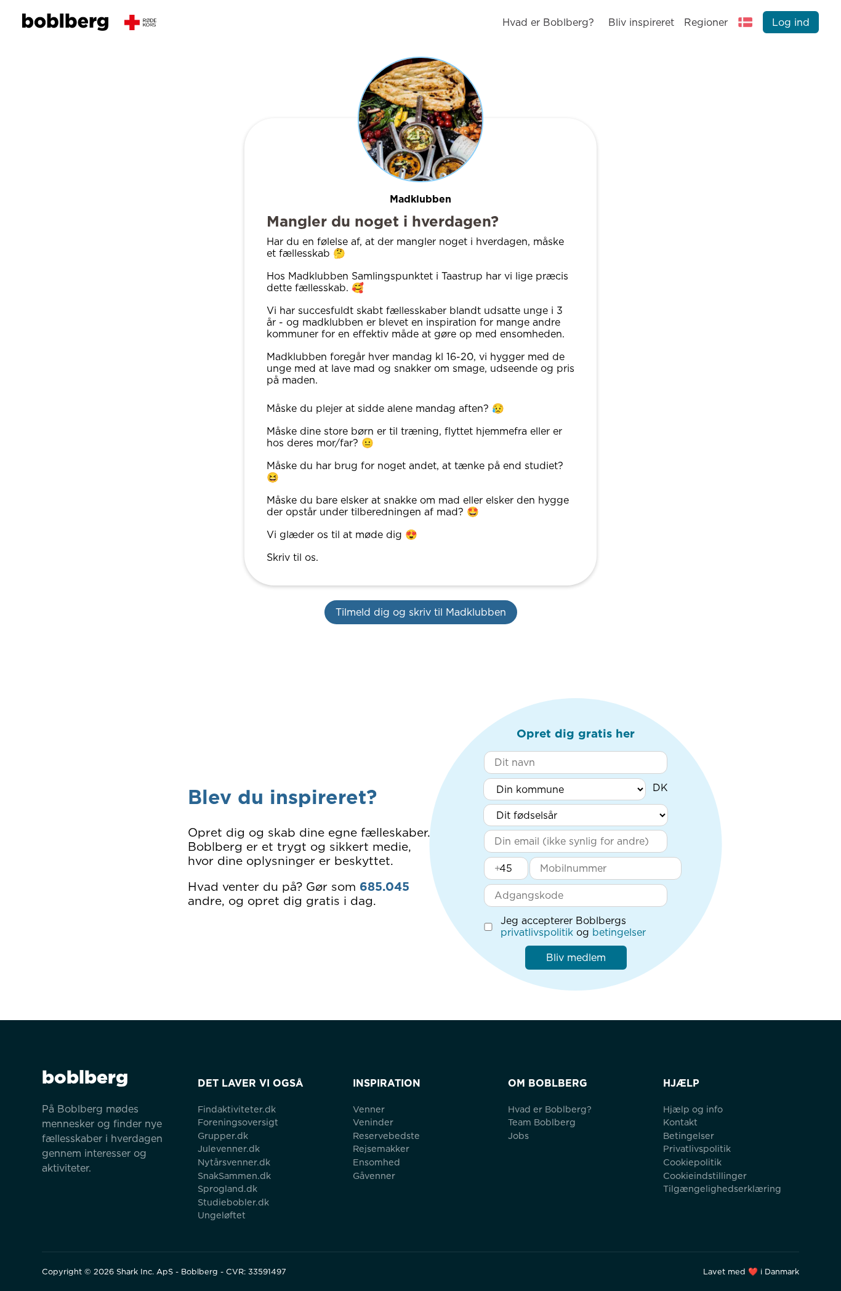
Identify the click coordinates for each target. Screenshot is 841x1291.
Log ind (791, 22)
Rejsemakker (381, 1148)
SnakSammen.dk (234, 1175)
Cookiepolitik (692, 1162)
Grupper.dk (223, 1135)
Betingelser (688, 1135)
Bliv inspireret (641, 22)
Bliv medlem (576, 957)
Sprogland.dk (227, 1188)
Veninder (373, 1122)
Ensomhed (376, 1162)
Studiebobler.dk (233, 1202)
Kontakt (680, 1122)
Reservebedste (386, 1135)
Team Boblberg (542, 1122)
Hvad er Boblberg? (548, 22)
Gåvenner (374, 1175)
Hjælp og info (693, 1109)
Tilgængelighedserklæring (722, 1188)
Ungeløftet (222, 1215)
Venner (369, 1109)
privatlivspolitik (537, 932)
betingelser (619, 932)
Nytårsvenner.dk (234, 1162)
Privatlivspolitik (697, 1148)
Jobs (518, 1135)
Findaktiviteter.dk (237, 1109)
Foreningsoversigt (238, 1122)
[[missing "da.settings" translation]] (746, 22)
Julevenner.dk (229, 1148)
